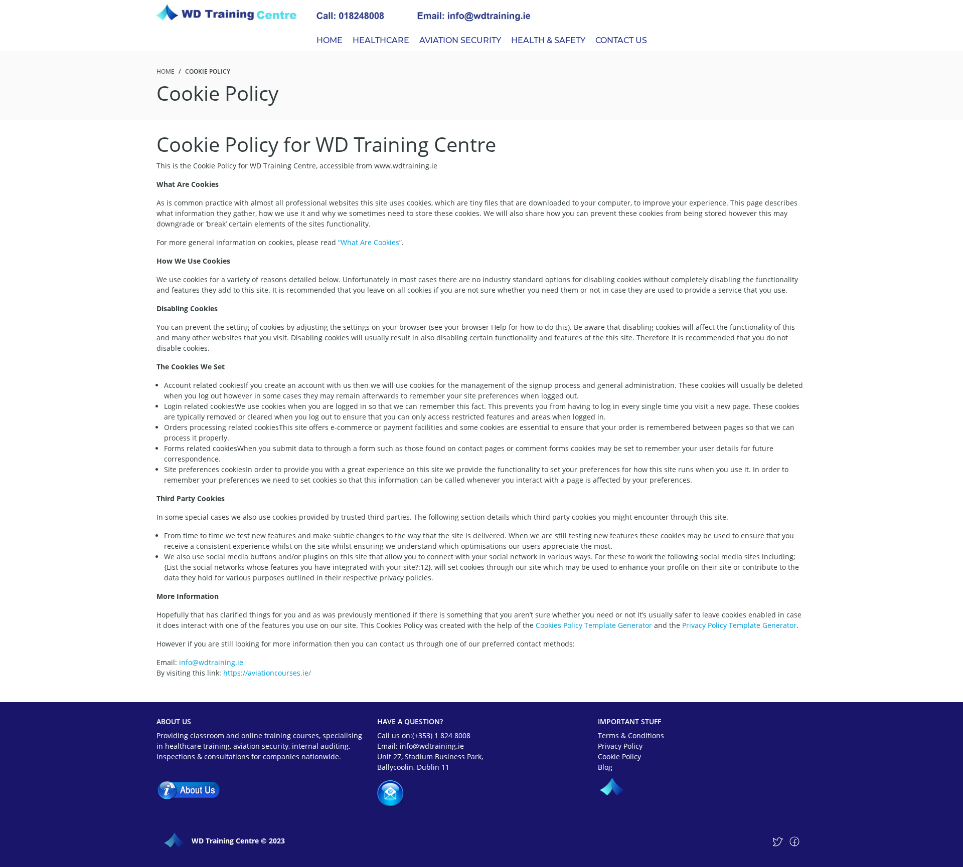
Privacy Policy (620, 746)
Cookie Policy (619, 756)
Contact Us (621, 40)
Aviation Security (460, 40)
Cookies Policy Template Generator (594, 625)
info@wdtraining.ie (211, 662)
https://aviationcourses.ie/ (267, 673)
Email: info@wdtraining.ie (420, 746)
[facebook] (794, 841)
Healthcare (381, 40)
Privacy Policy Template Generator (739, 625)
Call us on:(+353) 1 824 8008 (423, 735)
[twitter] (777, 841)
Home (329, 40)
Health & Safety (548, 40)
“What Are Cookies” (370, 242)
